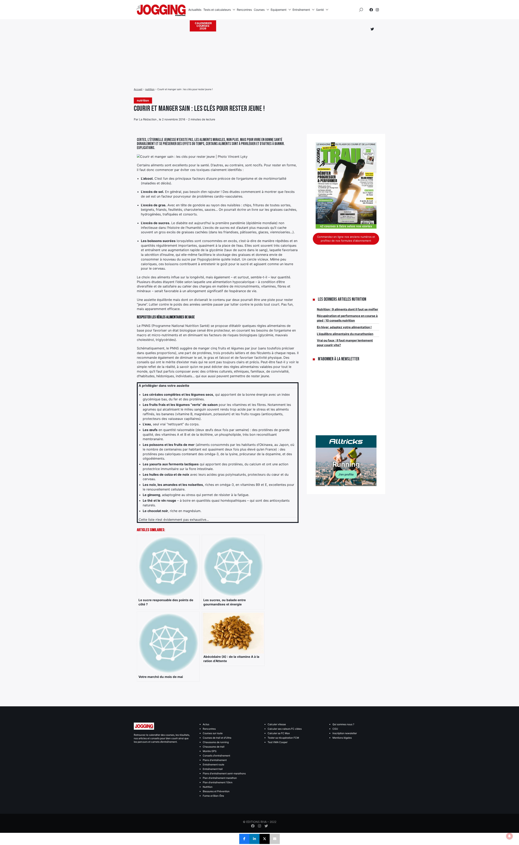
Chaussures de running (216, 742)
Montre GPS (210, 751)
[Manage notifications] (509, 836)
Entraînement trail (213, 768)
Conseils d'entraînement (216, 755)
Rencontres (244, 9)
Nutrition (207, 786)
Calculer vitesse (277, 724)
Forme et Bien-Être (213, 795)
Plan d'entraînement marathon (220, 777)
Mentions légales (342, 737)
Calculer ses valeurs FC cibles (285, 728)
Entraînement (301, 9)
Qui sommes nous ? (343, 724)
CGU (335, 728)
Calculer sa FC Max (279, 733)
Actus (206, 724)
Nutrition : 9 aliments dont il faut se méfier (347, 309)
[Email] (275, 839)
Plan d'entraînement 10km (217, 782)
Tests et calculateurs (217, 9)
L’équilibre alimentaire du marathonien (345, 334)
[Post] (265, 839)
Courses (259, 9)
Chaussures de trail (213, 746)
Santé (320, 9)
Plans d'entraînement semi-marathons (224, 773)
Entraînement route (213, 764)
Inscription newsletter (344, 733)
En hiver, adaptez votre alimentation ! (344, 327)
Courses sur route (213, 733)
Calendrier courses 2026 (203, 26)
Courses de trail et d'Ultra (217, 737)
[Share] (244, 839)
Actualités (194, 9)
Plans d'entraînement (215, 760)
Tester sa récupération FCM (283, 737)
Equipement (278, 9)
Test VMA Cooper (277, 742)
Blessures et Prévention (216, 791)
